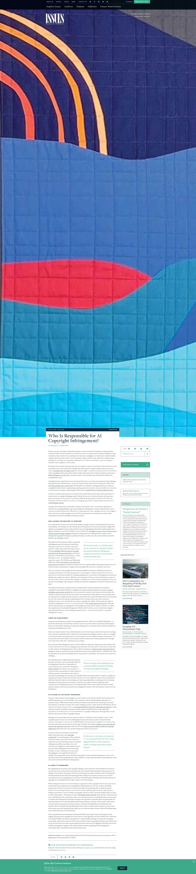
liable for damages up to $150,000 (59, 475)
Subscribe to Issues (131, 465)
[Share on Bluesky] (61, 857)
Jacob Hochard (129, 589)
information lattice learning (87, 795)
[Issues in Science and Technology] (55, 18)
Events (58, 2)
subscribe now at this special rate (61, 871)
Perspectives (113, 429)
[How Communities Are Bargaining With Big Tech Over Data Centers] (135, 568)
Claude (90, 456)
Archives (68, 6)
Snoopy (91, 529)
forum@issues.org (89, 848)
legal (49, 669)
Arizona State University (142, 16)
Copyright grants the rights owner (64, 471)
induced (54, 753)
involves (74, 647)
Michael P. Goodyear (59, 445)
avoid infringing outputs (56, 503)
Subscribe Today (142, 1)
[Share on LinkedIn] (69, 857)
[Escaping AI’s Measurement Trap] (135, 614)
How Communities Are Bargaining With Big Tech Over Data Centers (135, 583)
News (73, 2)
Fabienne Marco (140, 634)
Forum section (61, 850)
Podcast (80, 6)
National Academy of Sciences (141, 14)
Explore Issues (54, 6)
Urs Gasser (127, 632)
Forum (66, 2)
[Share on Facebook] (65, 857)
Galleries (92, 6)
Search (130, 2)
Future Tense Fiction (110, 6)
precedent (55, 669)
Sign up (122, 868)
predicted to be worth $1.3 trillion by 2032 (99, 490)
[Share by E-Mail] (73, 857)
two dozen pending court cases (58, 486)
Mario (50, 531)
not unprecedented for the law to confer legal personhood (92, 707)
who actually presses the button (96, 603)
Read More (127, 598)
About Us (50, 2)
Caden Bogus (141, 589)
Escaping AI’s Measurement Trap (131, 627)
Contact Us (82, 2)
